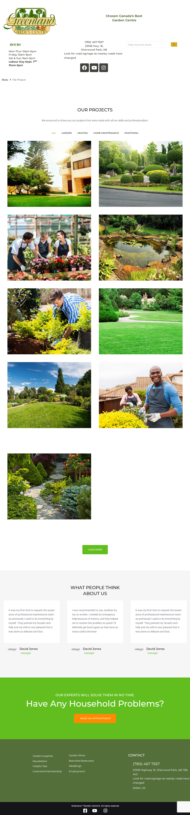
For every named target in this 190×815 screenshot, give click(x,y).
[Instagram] (103, 67)
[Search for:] (147, 44)
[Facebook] (84, 67)
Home (5, 79)
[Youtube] (94, 67)
